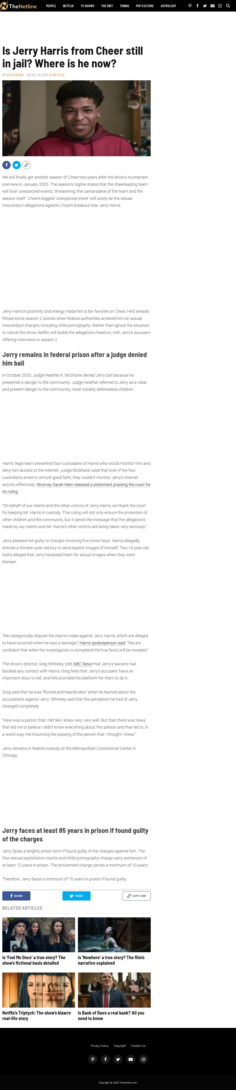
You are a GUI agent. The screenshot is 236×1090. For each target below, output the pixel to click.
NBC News (82, 663)
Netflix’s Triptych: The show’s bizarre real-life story (36, 1015)
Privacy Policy (100, 1046)
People (51, 6)
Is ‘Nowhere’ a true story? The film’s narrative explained (111, 960)
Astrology (168, 6)
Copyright (120, 1046)
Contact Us (138, 1046)
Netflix (68, 6)
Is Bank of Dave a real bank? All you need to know (111, 1015)
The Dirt (107, 6)
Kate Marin (15, 75)
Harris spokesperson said (102, 642)
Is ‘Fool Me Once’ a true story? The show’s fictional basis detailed (33, 960)
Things (124, 6)
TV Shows (87, 6)
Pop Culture (145, 6)
